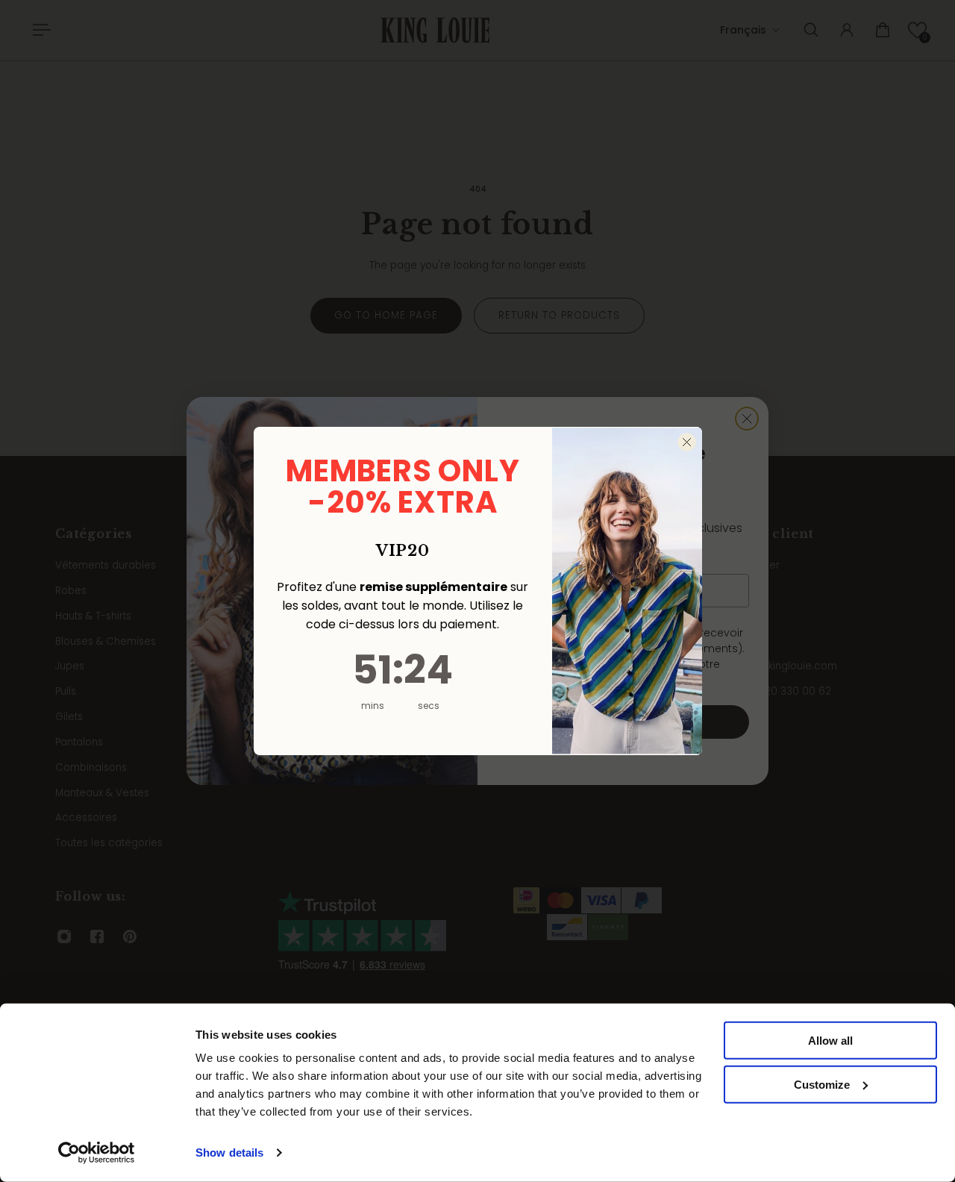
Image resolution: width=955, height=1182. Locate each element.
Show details (229, 1152)
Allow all (830, 1040)
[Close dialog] (686, 442)
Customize (822, 1084)
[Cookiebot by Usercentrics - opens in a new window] (96, 1153)
